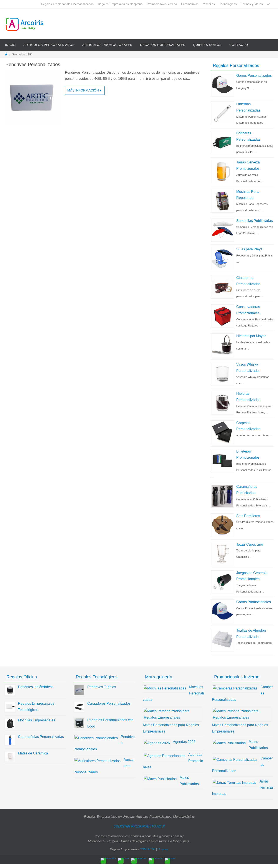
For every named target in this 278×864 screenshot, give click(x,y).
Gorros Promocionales (253, 602)
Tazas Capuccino (249, 544)
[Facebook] (108, 859)
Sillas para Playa (249, 249)
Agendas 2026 (184, 742)
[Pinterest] (155, 859)
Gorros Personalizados (254, 75)
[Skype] (170, 859)
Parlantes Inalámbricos (35, 687)
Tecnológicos (228, 4)
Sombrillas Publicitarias (254, 221)
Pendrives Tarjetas (101, 687)
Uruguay (163, 849)
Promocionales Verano (162, 4)
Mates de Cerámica (33, 753)
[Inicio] (6, 54)
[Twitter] (123, 859)
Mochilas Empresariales (36, 720)
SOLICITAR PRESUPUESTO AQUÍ (139, 826)
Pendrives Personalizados (32, 64)
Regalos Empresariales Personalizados (67, 4)
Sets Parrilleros (248, 516)
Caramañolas (190, 4)
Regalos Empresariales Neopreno (120, 4)
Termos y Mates (252, 4)
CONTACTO (147, 849)
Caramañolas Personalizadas (41, 737)
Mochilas (209, 4)
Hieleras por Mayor (251, 336)
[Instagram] (138, 859)
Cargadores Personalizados (109, 703)
